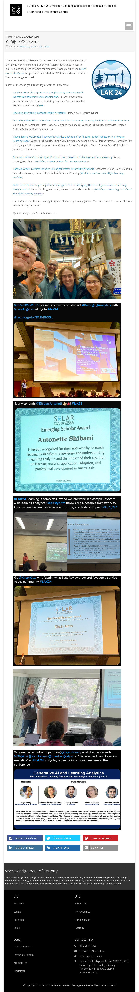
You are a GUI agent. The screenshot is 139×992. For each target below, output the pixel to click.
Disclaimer (19, 970)
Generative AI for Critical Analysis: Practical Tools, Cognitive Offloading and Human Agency (62, 157)
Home (9, 36)
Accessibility (20, 962)
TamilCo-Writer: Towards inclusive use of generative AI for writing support (53, 168)
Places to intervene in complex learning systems (39, 112)
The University (82, 911)
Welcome (19, 903)
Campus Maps (82, 919)
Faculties (79, 927)
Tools (17, 927)
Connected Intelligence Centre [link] (48, 11)
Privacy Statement (24, 954)
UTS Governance (23, 946)
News (17, 36)
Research (19, 919)
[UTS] (16, 15)
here (40, 105)
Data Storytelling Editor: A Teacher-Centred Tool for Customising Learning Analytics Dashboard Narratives (71, 120)
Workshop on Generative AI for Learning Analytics (61, 161)
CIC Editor (45, 47)
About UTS (80, 903)
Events (17, 911)
